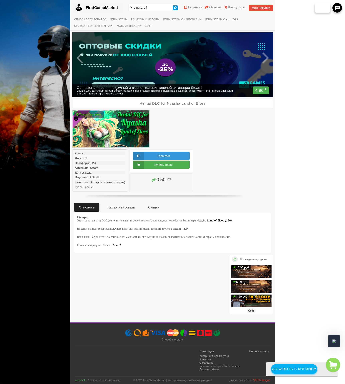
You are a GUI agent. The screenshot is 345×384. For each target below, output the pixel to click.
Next (265, 58)
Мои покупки (261, 8)
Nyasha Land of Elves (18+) (214, 220)
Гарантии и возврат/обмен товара (219, 366)
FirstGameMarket (98, 7)
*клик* (117, 245)
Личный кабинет (209, 369)
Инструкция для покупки (214, 355)
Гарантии (195, 7)
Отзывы (215, 7)
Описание (86, 207)
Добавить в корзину (294, 369)
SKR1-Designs (261, 380)
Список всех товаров (90, 19)
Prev (80, 58)
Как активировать (121, 207)
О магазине (206, 362)
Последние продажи (253, 259)
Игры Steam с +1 (217, 19)
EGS (235, 19)
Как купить (236, 7)
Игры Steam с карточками (182, 19)
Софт (148, 25)
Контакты (205, 359)
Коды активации (129, 25)
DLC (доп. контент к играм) (93, 25)
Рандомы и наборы (145, 19)
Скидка (153, 207)
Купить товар (163, 164)
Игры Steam (118, 19)
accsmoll (80, 380)
